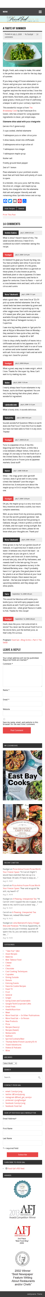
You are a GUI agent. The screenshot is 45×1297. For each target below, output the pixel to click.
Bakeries (9, 957)
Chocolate (10, 968)
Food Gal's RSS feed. (16, 1168)
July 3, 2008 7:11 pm (28, 294)
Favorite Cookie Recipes (16, 986)
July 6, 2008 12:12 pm (28, 404)
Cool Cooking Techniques (16, 971)
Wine (8, 1050)
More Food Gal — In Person (17, 1018)
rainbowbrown (11, 404)
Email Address (9, 1119)
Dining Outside (12, 977)
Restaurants (11, 1033)
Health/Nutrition (13, 1009)
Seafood (9, 1036)
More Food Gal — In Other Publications (22, 1015)
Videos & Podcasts (13, 1047)
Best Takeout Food (13, 960)
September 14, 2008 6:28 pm (25, 619)
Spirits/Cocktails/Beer (15, 1039)
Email (6, 700)
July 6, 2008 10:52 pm (24, 418)
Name (6, 690)
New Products (12, 1021)
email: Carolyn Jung (14, 1091)
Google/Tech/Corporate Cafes (18, 1004)
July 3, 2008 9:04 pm (22, 363)
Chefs (8, 965)
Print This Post (9, 215)
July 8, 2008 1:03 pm (28, 540)
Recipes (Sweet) (12, 1030)
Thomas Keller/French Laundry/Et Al (21, 1042)
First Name (7, 1129)
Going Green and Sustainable (18, 1001)
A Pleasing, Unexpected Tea (24, 899)
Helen (7, 382)
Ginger (8, 998)
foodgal (30, 34)
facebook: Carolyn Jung (15, 1103)
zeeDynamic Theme (34, 1294)
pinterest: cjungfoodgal (16, 1100)
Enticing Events (12, 983)
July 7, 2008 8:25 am (22, 440)
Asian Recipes (10, 209)
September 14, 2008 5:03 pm (22, 594)
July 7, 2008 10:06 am (21, 471)
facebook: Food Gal (14, 1106)
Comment (8, 664)
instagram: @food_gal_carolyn (19, 1097)
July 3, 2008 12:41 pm (22, 255)
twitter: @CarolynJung (15, 1094)
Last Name (7, 1138)
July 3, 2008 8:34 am (27, 233)
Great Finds (10, 1006)
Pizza (8, 1024)
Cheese (9, 963)
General (21, 209)
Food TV (9, 989)
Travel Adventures (13, 1045)
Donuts (9, 980)
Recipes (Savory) (12, 1027)
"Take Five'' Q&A (13, 951)
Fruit (8, 992)
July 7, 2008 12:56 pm (22, 499)
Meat (8, 1012)
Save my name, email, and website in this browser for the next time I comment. (20, 723)
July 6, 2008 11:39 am (20, 382)
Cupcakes (10, 974)
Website (6, 709)
